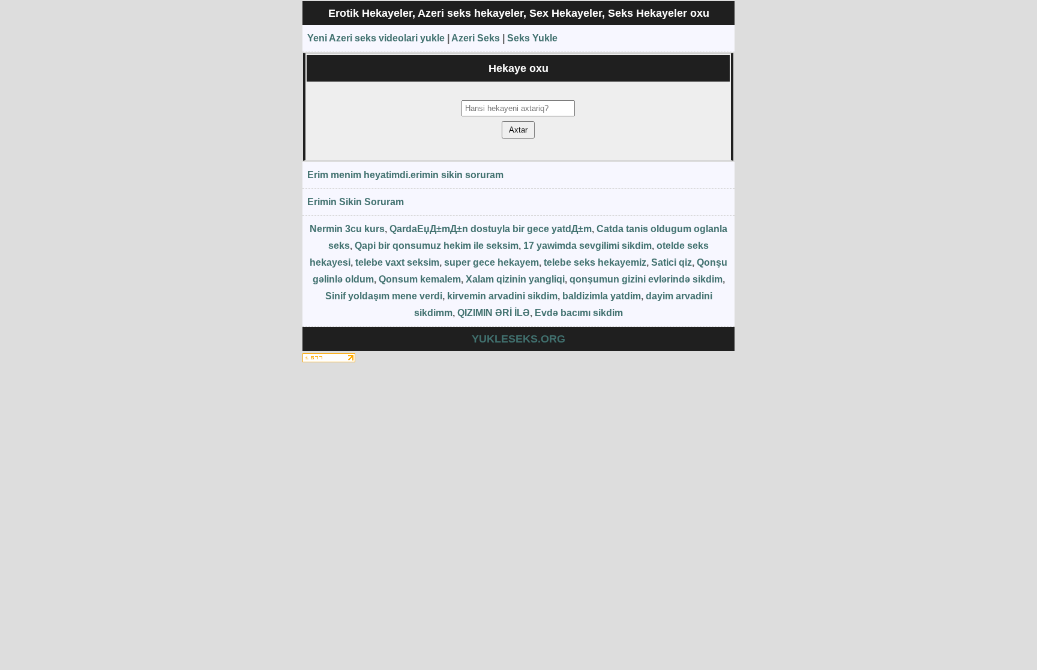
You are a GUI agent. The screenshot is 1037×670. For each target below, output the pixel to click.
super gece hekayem (491, 262)
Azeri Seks (475, 38)
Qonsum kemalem (420, 279)
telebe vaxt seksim (397, 262)
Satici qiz (671, 262)
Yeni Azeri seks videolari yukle (376, 38)
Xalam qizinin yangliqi (515, 279)
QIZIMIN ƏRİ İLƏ (493, 313)
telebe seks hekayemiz (595, 262)
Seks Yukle (532, 38)
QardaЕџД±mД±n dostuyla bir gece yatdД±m (490, 229)
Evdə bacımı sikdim (579, 313)
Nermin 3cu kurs (347, 229)
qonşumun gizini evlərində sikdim (646, 279)
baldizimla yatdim (601, 296)
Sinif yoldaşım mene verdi (383, 296)
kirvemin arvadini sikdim (502, 296)
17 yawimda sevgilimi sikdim (587, 246)
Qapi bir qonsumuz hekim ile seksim (436, 246)
